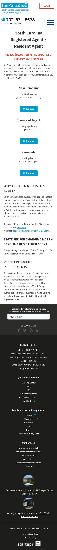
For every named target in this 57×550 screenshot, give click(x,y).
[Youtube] (31, 330)
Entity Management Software (28, 462)
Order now (28, 109)
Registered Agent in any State (28, 451)
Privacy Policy (30, 537)
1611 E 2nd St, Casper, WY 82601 (36, 515)
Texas (28, 430)
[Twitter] (24, 330)
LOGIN (47, 5)
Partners (28, 466)
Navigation (50, 22)
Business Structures (28, 393)
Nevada (28, 415)
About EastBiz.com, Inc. (28, 397)
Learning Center (29, 382)
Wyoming (28, 418)
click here (21, 227)
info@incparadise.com (28, 368)
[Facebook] (19, 330)
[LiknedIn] (38, 330)
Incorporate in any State (28, 433)
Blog (29, 386)
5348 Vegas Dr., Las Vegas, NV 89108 (37, 492)
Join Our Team (29, 400)
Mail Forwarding (28, 455)
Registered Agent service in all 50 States (31, 230)
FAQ (28, 390)
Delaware (28, 422)
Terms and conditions (30, 533)
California (29, 426)
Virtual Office (28, 458)
